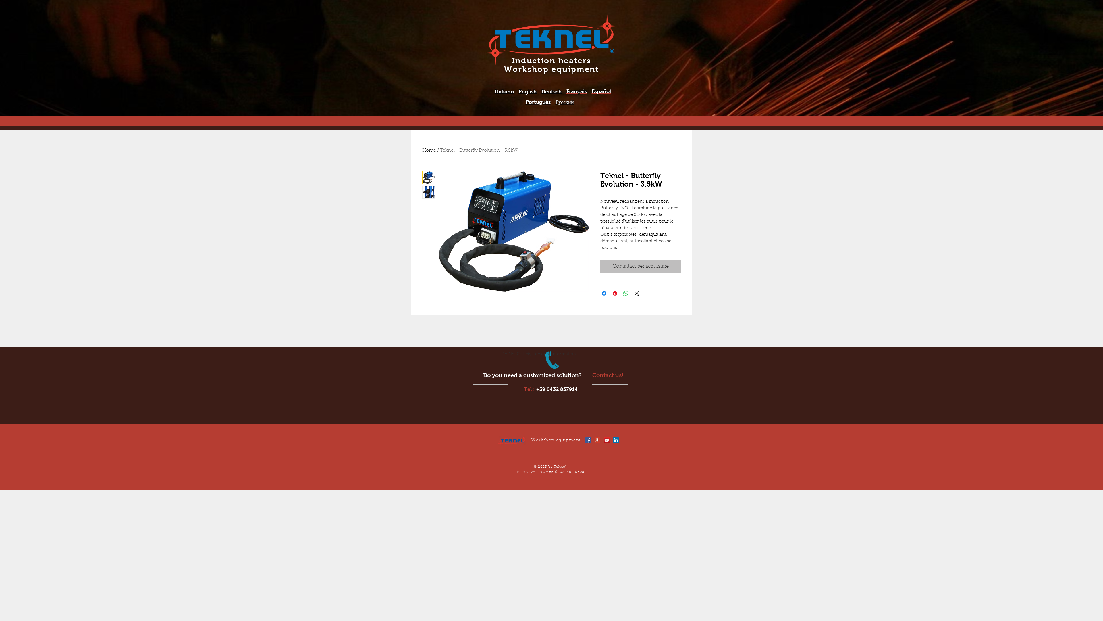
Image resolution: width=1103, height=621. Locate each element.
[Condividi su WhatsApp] (625, 293)
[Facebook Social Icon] (588, 440)
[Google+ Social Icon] (597, 440)
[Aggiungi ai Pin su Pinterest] (615, 293)
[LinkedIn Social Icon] (616, 440)
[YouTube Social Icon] (607, 440)
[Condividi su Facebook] (604, 293)
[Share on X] (636, 293)
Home (429, 150)
